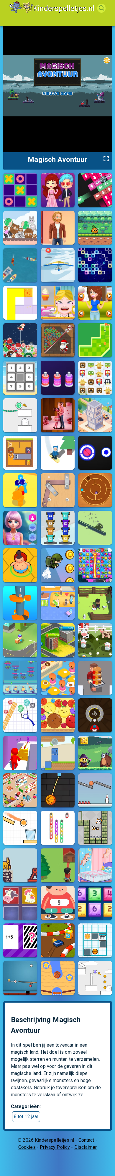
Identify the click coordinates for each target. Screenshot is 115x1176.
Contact (86, 1140)
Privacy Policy (55, 1147)
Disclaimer (85, 1147)
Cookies (27, 1147)
